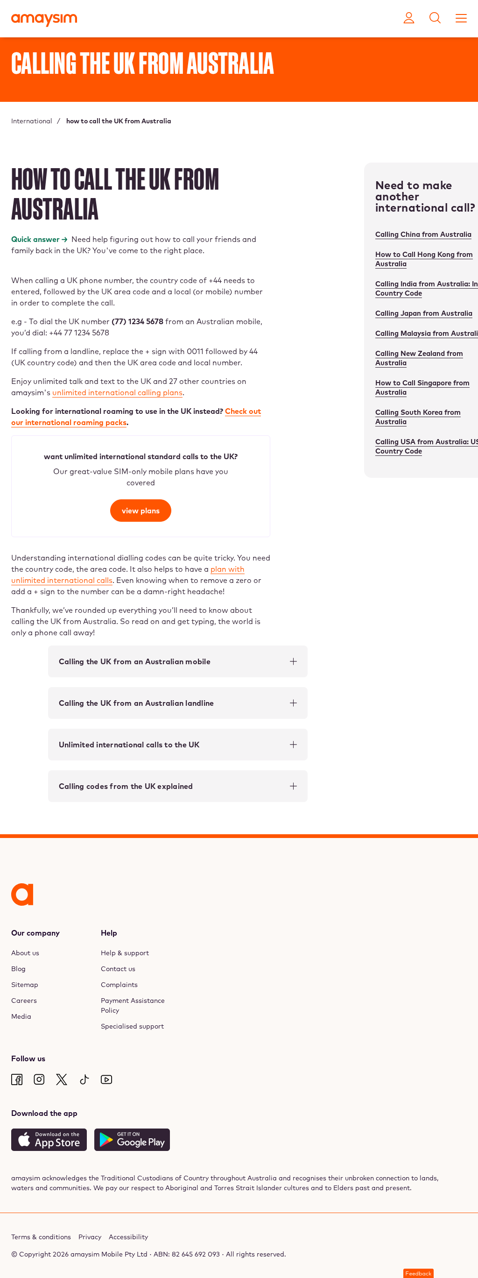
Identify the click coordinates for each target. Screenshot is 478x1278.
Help (109, 932)
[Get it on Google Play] (132, 1140)
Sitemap (24, 984)
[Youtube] (106, 1079)
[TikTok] (84, 1079)
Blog (18, 969)
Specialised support (132, 1026)
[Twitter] (61, 1079)
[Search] (435, 18)
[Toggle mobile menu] (461, 18)
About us (25, 953)
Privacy (89, 1237)
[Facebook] (16, 1079)
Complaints (119, 984)
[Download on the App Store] (49, 1140)
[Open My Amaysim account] (409, 18)
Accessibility (128, 1237)
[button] (418, 1273)
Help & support (125, 953)
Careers (24, 1000)
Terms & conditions (41, 1237)
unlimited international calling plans (117, 392)
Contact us (118, 969)
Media (21, 1016)
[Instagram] (39, 1079)
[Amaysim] (44, 21)
